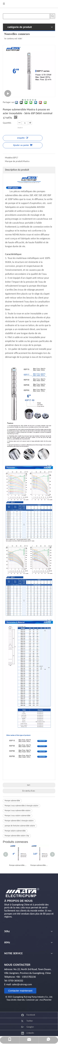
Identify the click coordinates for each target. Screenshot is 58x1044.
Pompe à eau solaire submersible (17, 816)
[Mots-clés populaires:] (52, 16)
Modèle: (9, 158)
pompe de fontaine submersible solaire (20, 826)
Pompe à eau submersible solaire (17, 811)
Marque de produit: (14, 161)
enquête (21, 138)
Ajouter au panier (21, 145)
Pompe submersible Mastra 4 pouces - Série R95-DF (18, 865)
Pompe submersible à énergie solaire (19, 821)
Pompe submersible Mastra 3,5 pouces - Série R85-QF (39, 865)
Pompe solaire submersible (15, 831)
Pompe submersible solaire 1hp (17, 836)
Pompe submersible (12, 801)
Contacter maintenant (20, 990)
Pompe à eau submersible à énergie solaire (21, 806)
